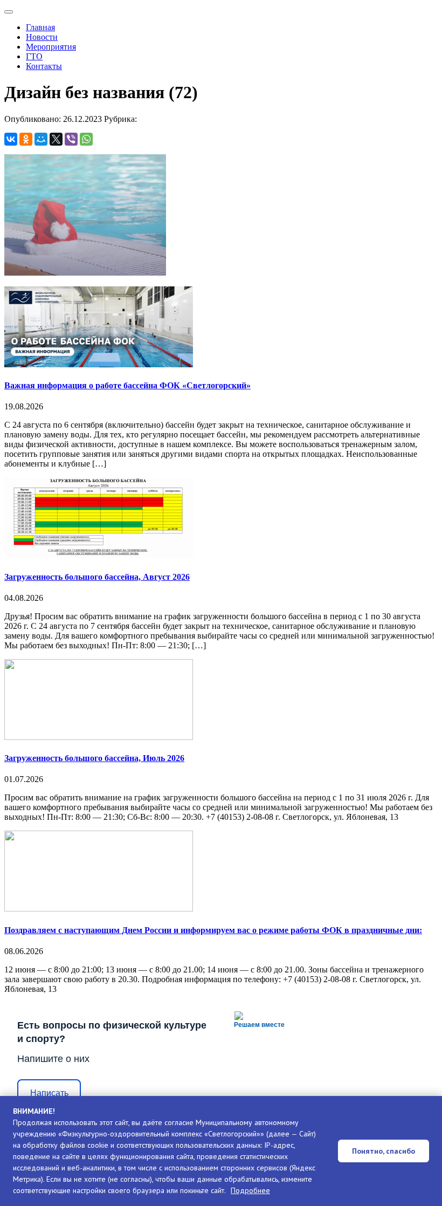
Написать (49, 1093)
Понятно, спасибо (383, 1151)
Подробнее (250, 1190)
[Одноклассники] (25, 139)
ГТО (34, 56)
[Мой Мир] (40, 139)
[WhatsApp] (86, 139)
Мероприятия (51, 46)
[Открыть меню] (8, 11)
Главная (40, 27)
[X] (56, 139)
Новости (42, 37)
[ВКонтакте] (10, 139)
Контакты (44, 66)
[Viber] (71, 139)
